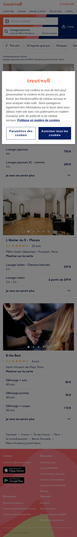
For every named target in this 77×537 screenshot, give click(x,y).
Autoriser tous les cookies (54, 133)
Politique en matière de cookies (38, 120)
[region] (38, 107)
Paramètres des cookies (21, 133)
